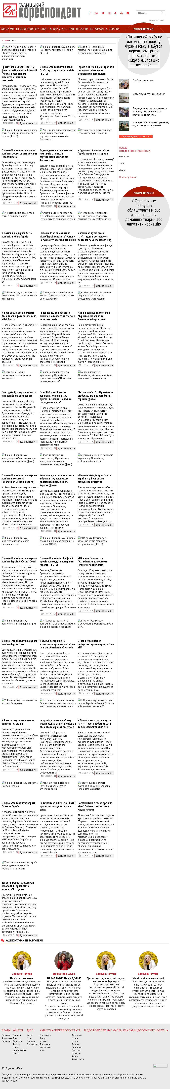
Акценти (76, 1049)
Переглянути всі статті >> (135, 136)
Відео (88, 1030)
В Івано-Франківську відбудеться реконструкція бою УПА (96, 644)
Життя (14, 29)
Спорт (45, 29)
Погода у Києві (127, 177)
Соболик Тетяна (22, 973)
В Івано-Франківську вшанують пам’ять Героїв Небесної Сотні (19, 559)
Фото (96, 1030)
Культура (33, 29)
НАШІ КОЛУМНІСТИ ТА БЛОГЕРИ (24, 940)
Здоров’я (17, 1041)
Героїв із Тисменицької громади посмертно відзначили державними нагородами (96, 70)
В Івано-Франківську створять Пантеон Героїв (19, 804)
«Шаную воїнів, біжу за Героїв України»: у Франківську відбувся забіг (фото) (94, 478)
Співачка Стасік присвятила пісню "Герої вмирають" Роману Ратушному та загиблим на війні (58, 236)
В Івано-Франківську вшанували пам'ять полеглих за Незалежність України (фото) (20, 478)
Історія (16, 1047)
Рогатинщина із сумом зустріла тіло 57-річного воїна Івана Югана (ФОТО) (95, 806)
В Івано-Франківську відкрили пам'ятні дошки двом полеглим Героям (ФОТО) (19, 153)
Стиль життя (78, 1058)
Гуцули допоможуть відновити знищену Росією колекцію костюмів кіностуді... (149, 111)
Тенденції (77, 1047)
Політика (6, 1035)
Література (45, 1035)
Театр (42, 1038)
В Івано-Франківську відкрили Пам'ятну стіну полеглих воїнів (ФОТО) (57, 70)
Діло (23, 29)
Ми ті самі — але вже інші (148, 978)
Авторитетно (33, 1044)
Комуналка (7, 1038)
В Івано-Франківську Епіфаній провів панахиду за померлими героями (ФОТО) (57, 561)
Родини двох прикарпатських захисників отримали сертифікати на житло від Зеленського (56, 155)
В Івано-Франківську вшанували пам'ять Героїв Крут (20, 642)
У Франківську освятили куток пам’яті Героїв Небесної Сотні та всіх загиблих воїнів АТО (95, 723)
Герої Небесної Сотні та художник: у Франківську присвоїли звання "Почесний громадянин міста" (55, 397)
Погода (123, 147)
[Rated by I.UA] (160, 1066)
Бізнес (30, 1038)
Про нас (106, 1030)
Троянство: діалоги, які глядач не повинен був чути (106, 980)
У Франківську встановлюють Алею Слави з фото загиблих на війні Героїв (19, 316)
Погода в (134, 150)
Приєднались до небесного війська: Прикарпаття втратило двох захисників (57, 316)
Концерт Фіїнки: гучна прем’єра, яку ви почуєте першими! (150, 124)
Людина (17, 1035)
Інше (42, 1049)
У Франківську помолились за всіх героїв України (18, 721)
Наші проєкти (78, 29)
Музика (43, 1041)
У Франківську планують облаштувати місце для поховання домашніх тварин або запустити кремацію (143, 212)
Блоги (54, 29)
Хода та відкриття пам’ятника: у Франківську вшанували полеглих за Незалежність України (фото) (57, 480)
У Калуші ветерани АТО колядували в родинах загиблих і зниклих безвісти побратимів (57, 644)
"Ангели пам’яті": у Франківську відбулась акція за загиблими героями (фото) (95, 395)
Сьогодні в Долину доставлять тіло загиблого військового (19, 393)
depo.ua (114, 29)
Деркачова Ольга (64, 973)
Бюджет (31, 1041)
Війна (15, 1052)
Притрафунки (19, 1049)
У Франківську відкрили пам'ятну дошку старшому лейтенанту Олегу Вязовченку (94, 236)
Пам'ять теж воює (142, 80)
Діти (15, 1038)
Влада (4, 29)
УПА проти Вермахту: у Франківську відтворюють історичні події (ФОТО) (92, 561)
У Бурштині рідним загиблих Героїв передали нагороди (93, 151)
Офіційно (6, 1041)
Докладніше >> (28, 123)
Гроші (29, 1035)
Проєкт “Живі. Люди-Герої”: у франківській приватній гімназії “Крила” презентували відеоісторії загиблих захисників (19, 73)
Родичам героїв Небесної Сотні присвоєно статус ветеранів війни (57, 806)
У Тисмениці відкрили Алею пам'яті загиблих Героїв (17, 234)
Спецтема (77, 1035)
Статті (63, 29)
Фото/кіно (45, 1044)
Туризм (16, 1044)
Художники (45, 1047)
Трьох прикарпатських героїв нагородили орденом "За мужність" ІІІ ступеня (18, 886)
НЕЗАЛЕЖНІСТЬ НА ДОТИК (148, 94)
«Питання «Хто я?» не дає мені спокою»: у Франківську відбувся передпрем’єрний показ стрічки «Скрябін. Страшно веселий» (143, 51)
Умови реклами (156, 20)
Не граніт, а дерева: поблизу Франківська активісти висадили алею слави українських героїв (58, 723)
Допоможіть (98, 29)
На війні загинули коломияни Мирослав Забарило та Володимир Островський (94, 316)
